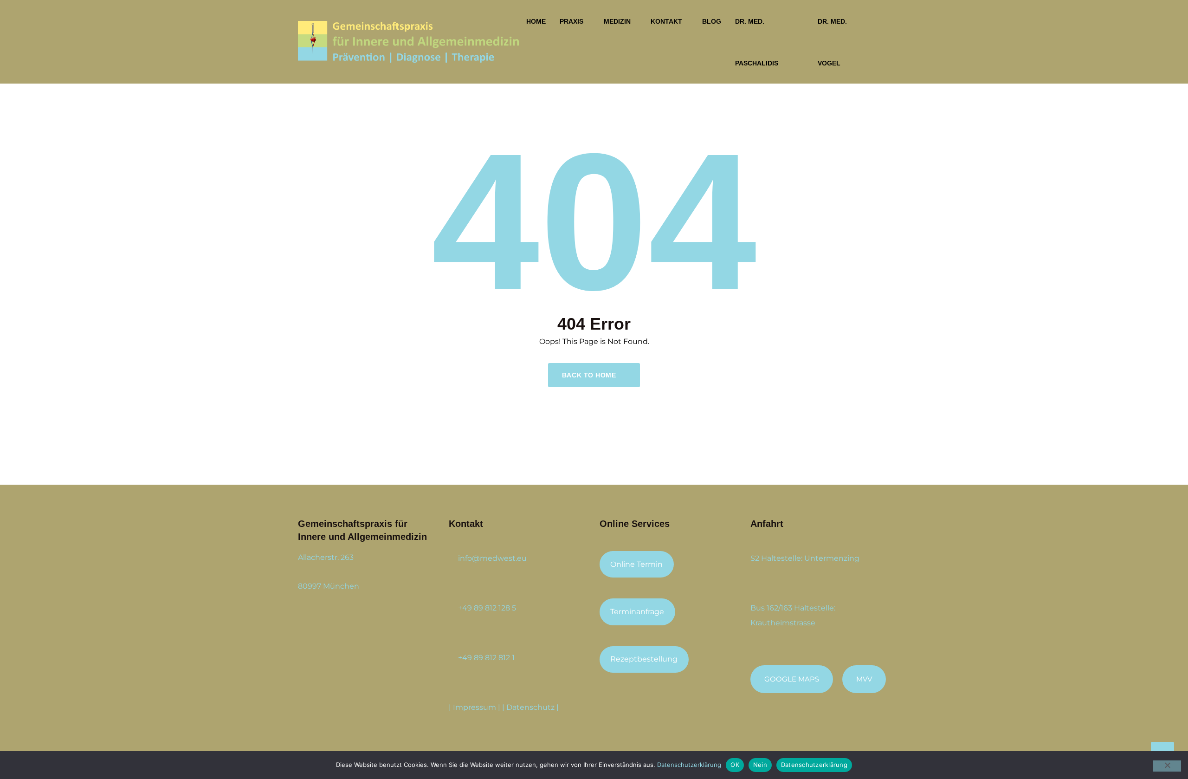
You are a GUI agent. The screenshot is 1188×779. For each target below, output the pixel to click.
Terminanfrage (637, 611)
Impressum (474, 707)
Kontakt (666, 21)
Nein (760, 764)
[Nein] (1167, 766)
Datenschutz (530, 707)
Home (536, 21)
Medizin (617, 21)
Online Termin (636, 564)
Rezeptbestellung (644, 659)
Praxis (571, 21)
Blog (711, 21)
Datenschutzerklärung (689, 764)
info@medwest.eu (492, 558)
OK (734, 764)
